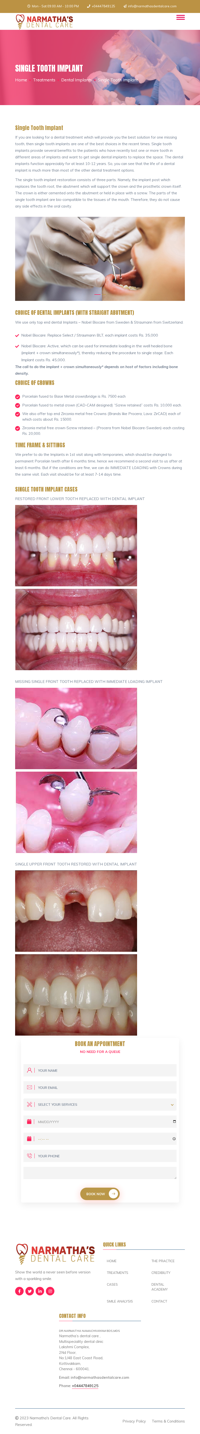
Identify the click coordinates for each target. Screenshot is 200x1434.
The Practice (163, 1261)
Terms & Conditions (168, 1421)
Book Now (95, 1194)
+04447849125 (103, 6)
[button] (97, 294)
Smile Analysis (120, 1301)
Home (21, 79)
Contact (159, 1301)
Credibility (160, 1272)
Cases (112, 1284)
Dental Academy (159, 1286)
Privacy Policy (134, 1421)
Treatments (117, 1272)
